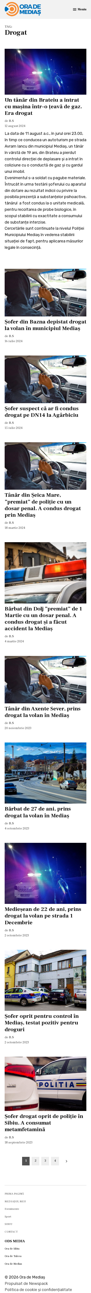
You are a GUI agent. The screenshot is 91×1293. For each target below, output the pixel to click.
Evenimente (12, 1209)
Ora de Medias (13, 1264)
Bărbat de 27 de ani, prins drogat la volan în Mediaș (38, 812)
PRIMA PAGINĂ (14, 1193)
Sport (8, 1216)
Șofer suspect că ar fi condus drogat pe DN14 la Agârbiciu (42, 412)
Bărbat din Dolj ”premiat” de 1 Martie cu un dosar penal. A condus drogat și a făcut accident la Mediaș (43, 618)
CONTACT (11, 1231)
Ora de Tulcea (13, 1256)
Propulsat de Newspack (26, 1283)
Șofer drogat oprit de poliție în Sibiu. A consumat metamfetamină (44, 1123)
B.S (11, 121)
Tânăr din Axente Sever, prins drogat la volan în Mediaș (43, 712)
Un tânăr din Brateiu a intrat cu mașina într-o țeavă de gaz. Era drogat (43, 106)
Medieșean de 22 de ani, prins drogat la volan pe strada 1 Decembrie (43, 916)
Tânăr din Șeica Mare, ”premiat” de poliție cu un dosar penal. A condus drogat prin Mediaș (43, 504)
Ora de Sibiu (12, 1248)
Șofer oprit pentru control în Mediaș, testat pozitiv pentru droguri (42, 1023)
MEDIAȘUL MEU (15, 1201)
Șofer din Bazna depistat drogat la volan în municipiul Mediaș (45, 325)
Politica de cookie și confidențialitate (38, 1289)
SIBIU (8, 1224)
